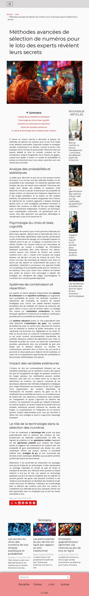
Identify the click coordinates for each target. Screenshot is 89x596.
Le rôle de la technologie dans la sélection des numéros (33, 130)
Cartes (38, 584)
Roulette (23, 584)
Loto (17, 14)
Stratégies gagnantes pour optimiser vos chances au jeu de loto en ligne (69, 544)
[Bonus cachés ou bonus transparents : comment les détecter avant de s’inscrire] (75, 129)
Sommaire (35, 112)
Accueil (9, 14)
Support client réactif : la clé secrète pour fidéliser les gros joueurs (73, 245)
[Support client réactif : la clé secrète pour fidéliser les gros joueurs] (73, 221)
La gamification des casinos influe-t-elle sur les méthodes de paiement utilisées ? (75, 197)
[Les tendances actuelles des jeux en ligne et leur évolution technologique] (76, 270)
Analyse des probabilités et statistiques (34, 117)
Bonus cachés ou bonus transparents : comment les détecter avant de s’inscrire (75, 151)
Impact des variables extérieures (34, 127)
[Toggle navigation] (10, 4)
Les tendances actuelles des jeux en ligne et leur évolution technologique (76, 289)
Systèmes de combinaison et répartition (34, 124)
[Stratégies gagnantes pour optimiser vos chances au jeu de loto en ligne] (69, 529)
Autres (65, 584)
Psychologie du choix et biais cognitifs (34, 120)
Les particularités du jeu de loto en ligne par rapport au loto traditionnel (43, 544)
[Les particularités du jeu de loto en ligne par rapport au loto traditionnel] (44, 529)
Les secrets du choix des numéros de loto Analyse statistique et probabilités (18, 546)
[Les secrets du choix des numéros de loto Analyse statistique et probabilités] (19, 529)
